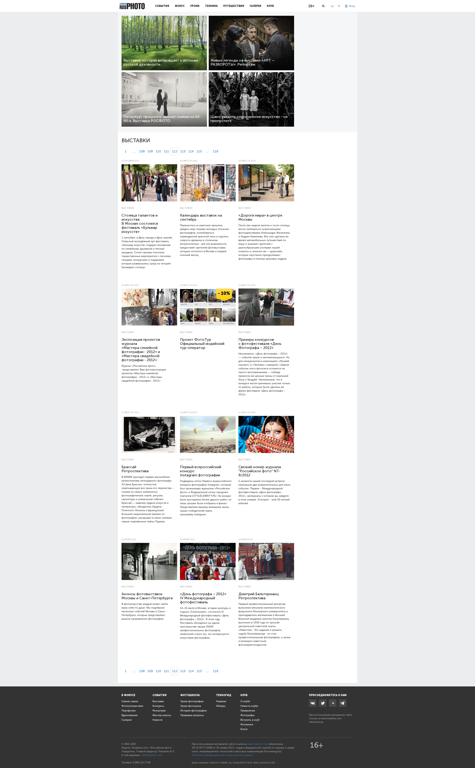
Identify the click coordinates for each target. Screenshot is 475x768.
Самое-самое (130, 701)
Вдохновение (130, 715)
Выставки (128, 208)
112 (174, 151)
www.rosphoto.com (331, 718)
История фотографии (193, 710)
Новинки (221, 701)
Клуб (270, 5)
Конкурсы (158, 705)
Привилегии (247, 710)
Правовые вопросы (192, 715)
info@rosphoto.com (151, 755)
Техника (211, 5)
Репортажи (159, 710)
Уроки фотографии (192, 701)
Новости (158, 719)
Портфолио (129, 710)
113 (183, 151)
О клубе (245, 701)
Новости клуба (249, 705)
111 (166, 151)
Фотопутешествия (132, 705)
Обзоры (220, 705)
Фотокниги (246, 724)
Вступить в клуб (249, 719)
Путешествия (233, 5)
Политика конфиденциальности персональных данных (222, 755)
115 (199, 151)
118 (215, 151)
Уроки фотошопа (190, 705)
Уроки (194, 5)
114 (191, 151)
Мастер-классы (162, 715)
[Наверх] (470, 756)
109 (150, 151)
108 (142, 151)
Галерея (255, 5)
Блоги (244, 729)
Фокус (180, 5)
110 (158, 151)
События (162, 5)
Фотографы (247, 715)
